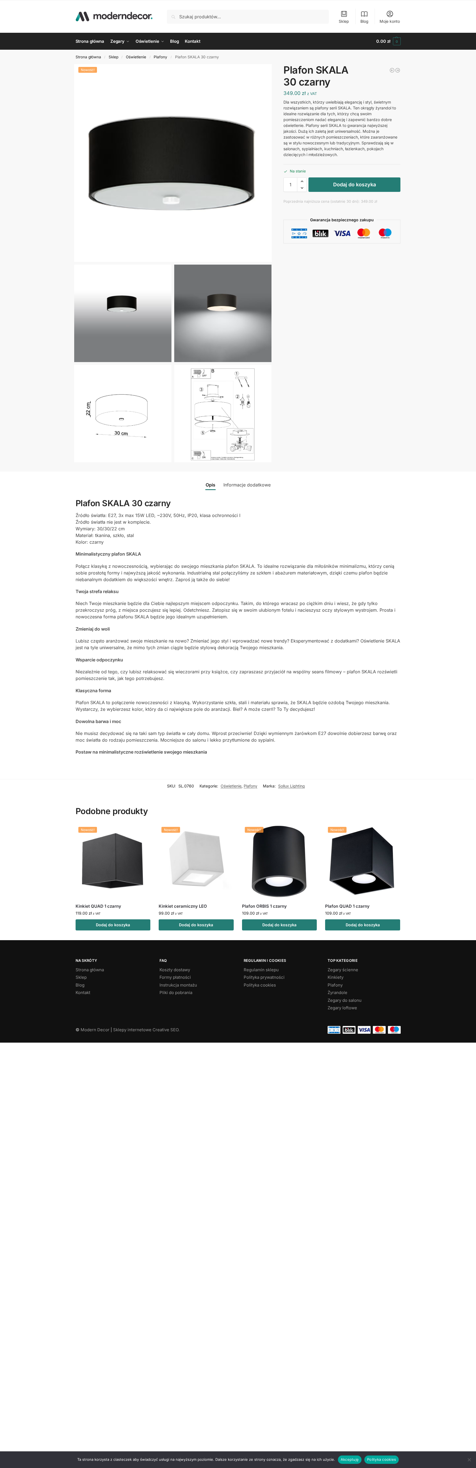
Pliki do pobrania (176, 992)
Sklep (344, 21)
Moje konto (390, 21)
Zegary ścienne (343, 969)
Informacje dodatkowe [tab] (247, 485)
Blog (364, 21)
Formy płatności (175, 977)
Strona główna (88, 57)
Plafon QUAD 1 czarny (347, 906)
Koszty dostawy (175, 969)
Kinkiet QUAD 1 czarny (98, 906)
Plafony (160, 57)
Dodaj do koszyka (354, 184)
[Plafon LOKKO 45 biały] (397, 70)
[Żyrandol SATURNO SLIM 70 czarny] (392, 70)
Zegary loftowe (342, 1007)
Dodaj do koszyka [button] (113, 924)
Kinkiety (335, 977)
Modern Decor (95, 1029)
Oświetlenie (136, 57)
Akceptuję (350, 1459)
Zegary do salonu (345, 1000)
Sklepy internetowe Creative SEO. (146, 1029)
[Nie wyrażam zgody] (469, 1459)
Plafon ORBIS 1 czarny (264, 906)
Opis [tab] (210, 485)
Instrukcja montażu (178, 985)
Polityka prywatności (264, 977)
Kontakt (83, 992)
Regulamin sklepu (261, 969)
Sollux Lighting (291, 786)
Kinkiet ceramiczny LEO (183, 906)
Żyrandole (337, 992)
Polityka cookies (260, 985)
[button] (388, 41)
